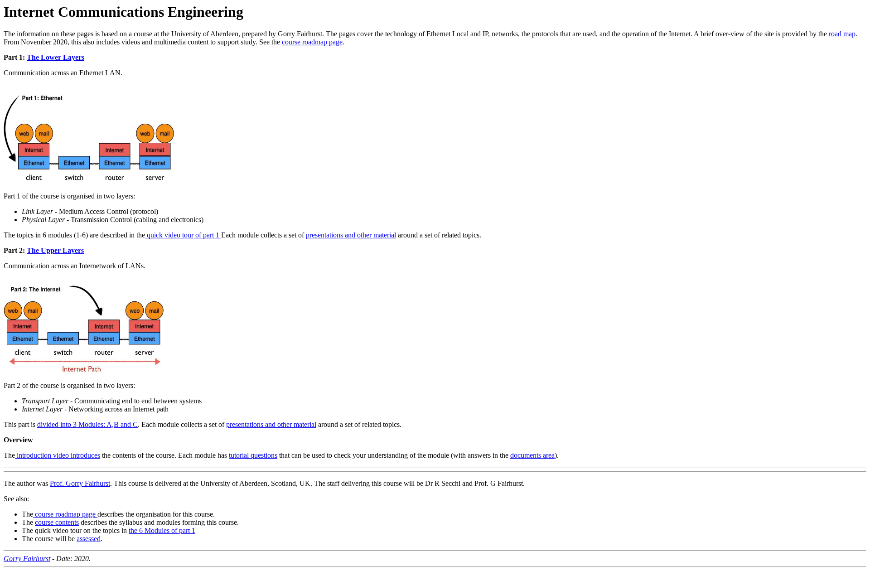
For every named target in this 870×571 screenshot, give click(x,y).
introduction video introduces (57, 455)
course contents (57, 522)
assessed (89, 538)
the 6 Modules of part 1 (162, 530)
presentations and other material (351, 235)
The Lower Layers (55, 57)
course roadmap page (312, 42)
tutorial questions (253, 455)
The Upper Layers (55, 250)
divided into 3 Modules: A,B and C (87, 424)
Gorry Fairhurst (27, 558)
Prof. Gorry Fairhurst (80, 483)
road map (842, 34)
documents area (532, 455)
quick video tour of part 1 (183, 235)
